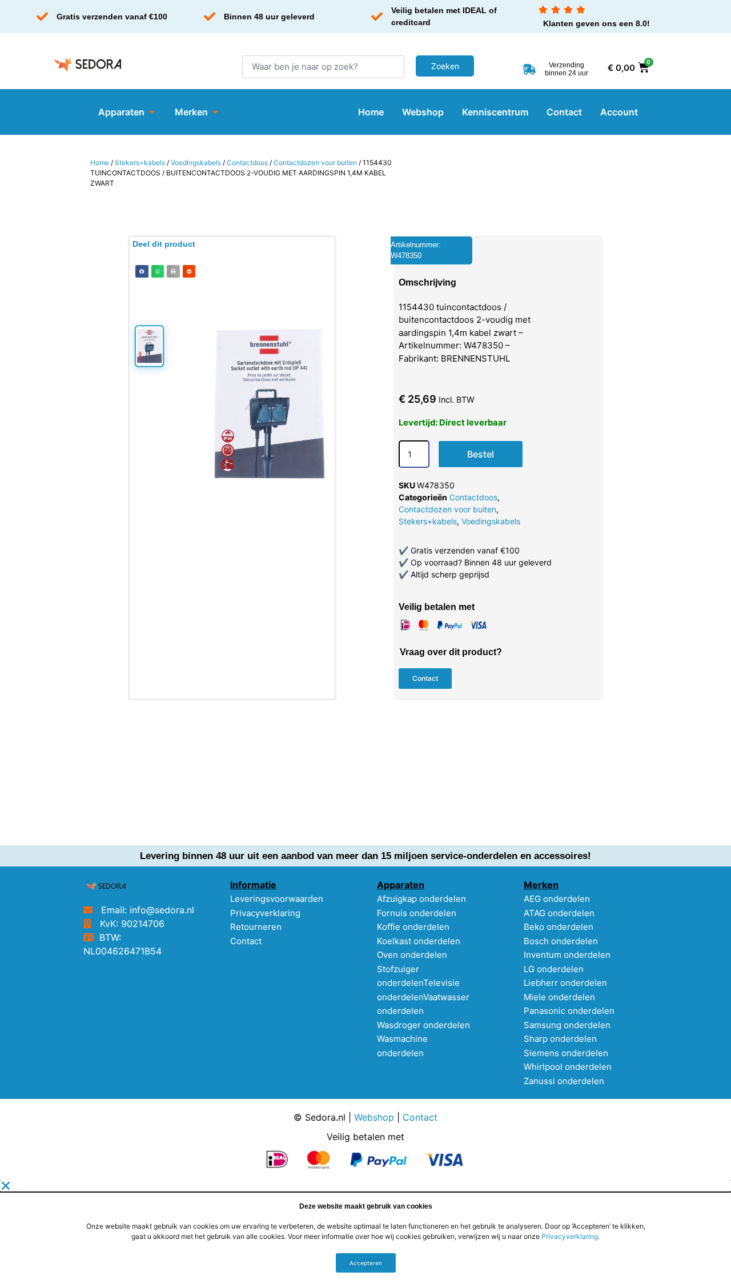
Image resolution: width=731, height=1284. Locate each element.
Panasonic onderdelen (569, 1010)
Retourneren (256, 926)
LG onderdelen (554, 969)
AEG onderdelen (557, 898)
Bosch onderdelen (561, 941)
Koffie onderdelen (413, 926)
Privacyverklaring (265, 913)
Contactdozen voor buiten (315, 162)
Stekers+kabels (140, 162)
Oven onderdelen (412, 954)
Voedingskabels (196, 162)
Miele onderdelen (559, 997)
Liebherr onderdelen (565, 982)
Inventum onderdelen (567, 954)
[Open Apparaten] (151, 112)
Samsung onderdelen (567, 1025)
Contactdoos (247, 162)
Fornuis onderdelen (416, 913)
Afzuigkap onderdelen (421, 898)
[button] (141, 271)
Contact (246, 941)
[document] (365, 1232)
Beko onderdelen (558, 926)
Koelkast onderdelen (418, 941)
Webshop (374, 1117)
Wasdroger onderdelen (423, 1025)
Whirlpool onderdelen (568, 1066)
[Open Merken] (215, 112)
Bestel (480, 454)
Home (99, 162)
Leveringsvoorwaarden (276, 898)
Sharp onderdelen (560, 1038)
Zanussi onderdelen (564, 1081)
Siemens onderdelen (566, 1053)
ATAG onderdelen (559, 913)
